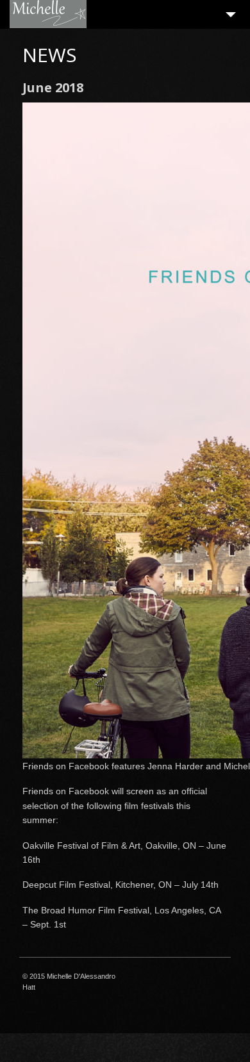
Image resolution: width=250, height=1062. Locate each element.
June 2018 (52, 87)
